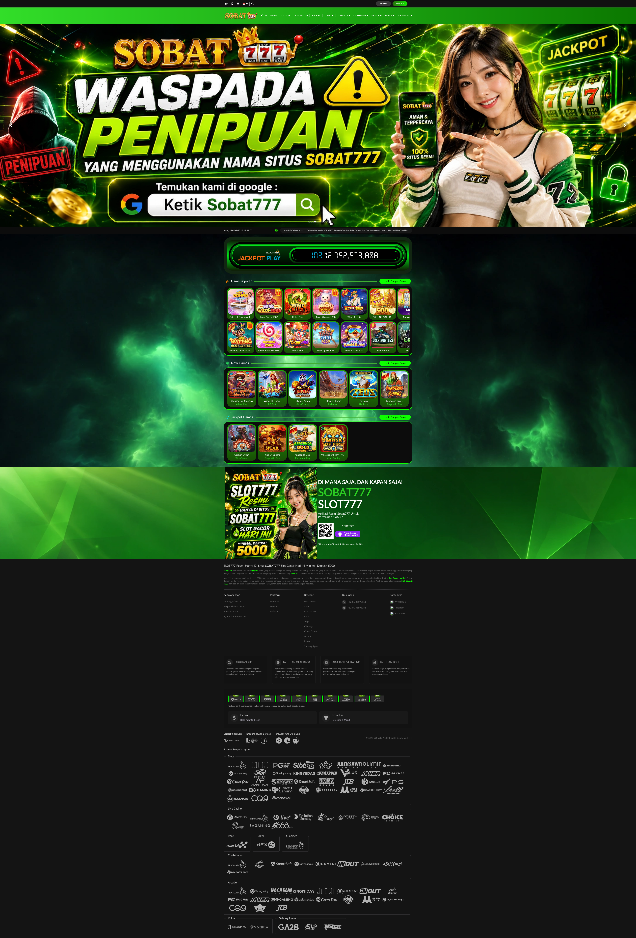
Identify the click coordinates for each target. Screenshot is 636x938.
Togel (327, 16)
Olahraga (342, 16)
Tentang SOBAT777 (234, 602)
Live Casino (300, 16)
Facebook (400, 613)
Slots (284, 16)
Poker (388, 16)
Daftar (400, 4)
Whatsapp (400, 602)
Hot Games (271, 15)
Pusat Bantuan (231, 611)
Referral (274, 611)
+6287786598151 (356, 602)
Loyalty (273, 606)
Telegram (399, 608)
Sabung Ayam (405, 16)
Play (273, 258)
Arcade (375, 16)
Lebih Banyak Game (395, 281)
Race (315, 16)
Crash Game (360, 16)
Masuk (383, 4)
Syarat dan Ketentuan (235, 616)
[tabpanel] (318, 125)
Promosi (274, 602)
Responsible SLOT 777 (235, 606)
